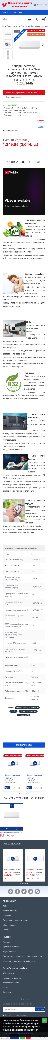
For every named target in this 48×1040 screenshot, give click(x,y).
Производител (12, 26)
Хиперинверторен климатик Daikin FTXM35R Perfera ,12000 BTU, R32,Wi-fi (13, 870)
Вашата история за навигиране (24, 798)
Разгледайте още (24, 745)
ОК (44, 1020)
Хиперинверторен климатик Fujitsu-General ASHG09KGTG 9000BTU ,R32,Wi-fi (14, 775)
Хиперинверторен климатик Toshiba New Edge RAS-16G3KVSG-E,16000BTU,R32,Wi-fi (11, 832)
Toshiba (24, 26)
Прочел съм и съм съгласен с (16, 1016)
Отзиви (34, 162)
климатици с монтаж (28, 711)
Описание (16, 162)
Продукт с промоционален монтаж (21, 92)
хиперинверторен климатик (27, 708)
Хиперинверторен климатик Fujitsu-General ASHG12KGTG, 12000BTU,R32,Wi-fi (36, 775)
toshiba (13, 711)
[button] (16, 44)
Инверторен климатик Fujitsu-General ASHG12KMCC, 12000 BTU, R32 (35, 870)
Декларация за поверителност (18, 1033)
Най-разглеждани (12, 844)
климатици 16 (23, 715)
